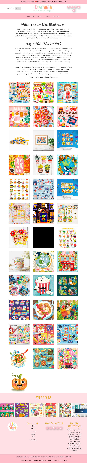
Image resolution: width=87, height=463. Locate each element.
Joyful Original (34, 460)
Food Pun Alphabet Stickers (67, 237)
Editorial (43, 334)
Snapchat (19, 310)
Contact (33, 439)
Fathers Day (43, 285)
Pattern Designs (43, 189)
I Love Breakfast (67, 140)
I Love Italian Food (67, 189)
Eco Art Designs (67, 165)
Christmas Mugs (19, 261)
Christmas (67, 261)
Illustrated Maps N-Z (43, 92)
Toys (19, 285)
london (43, 140)
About (33, 431)
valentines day (43, 116)
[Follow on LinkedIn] (78, 7)
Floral (67, 358)
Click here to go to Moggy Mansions (43, 77)
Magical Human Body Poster (67, 92)
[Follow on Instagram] (73, 10)
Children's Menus (67, 334)
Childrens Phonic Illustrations (19, 382)
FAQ (33, 437)
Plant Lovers (43, 165)
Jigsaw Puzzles (43, 237)
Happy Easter (19, 237)
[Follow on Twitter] (71, 7)
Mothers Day (19, 116)
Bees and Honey (67, 213)
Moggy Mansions (54, 38)
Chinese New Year (19, 165)
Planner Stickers (19, 213)
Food (19, 358)
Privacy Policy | (47, 460)
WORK (33, 428)
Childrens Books (67, 310)
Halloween (43, 213)
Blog (33, 434)
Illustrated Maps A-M (19, 92)
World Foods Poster (19, 189)
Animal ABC (67, 285)
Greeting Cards (43, 261)
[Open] (7, 410)
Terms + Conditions (60, 460)
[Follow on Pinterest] (75, 7)
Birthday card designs (67, 116)
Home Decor (19, 334)
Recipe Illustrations (43, 310)
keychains (19, 140)
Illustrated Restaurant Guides (43, 358)
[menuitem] (30, 16)
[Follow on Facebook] (68, 7)
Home (33, 426)
